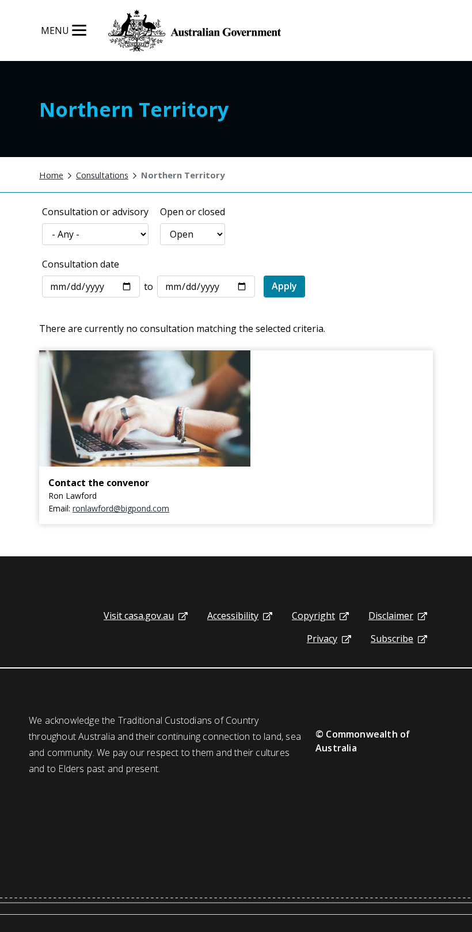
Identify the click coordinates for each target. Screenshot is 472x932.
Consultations (102, 175)
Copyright (313, 615)
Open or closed (192, 211)
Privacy (322, 638)
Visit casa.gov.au (139, 615)
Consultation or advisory (95, 211)
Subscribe (392, 638)
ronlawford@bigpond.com (121, 508)
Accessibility (232, 615)
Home (51, 175)
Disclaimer (390, 615)
